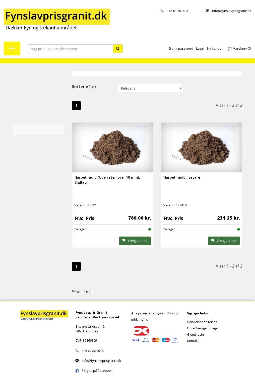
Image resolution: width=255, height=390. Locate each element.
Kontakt (193, 340)
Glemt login (195, 334)
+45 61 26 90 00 (176, 10)
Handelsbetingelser (202, 322)
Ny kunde (214, 48)
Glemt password (180, 48)
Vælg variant (137, 240)
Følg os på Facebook (96, 370)
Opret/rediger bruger (203, 328)
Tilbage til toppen (82, 291)
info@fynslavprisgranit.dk (230, 10)
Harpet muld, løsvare (181, 177)
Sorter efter (84, 86)
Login (200, 48)
